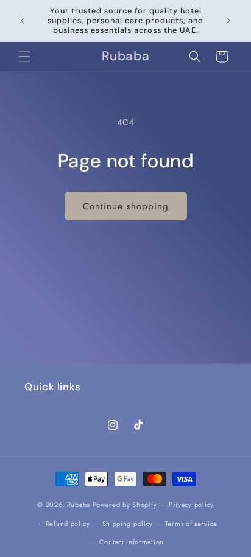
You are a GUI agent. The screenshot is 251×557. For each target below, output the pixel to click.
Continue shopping (126, 206)
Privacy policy (191, 505)
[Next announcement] (228, 20)
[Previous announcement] (22, 20)
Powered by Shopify (125, 505)
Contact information (131, 542)
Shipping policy (128, 523)
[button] (24, 56)
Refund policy (68, 523)
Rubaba (78, 505)
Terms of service (191, 523)
